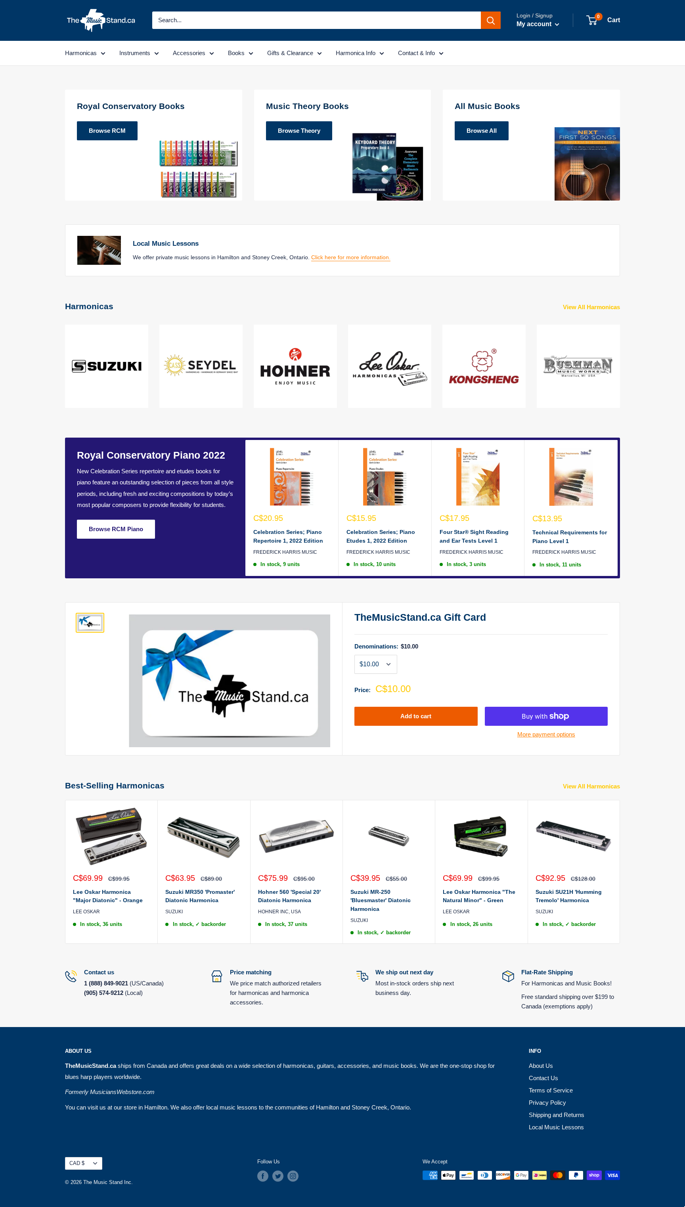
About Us (541, 1065)
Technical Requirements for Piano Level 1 (569, 536)
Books (236, 53)
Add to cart (415, 716)
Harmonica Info (355, 53)
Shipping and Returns (556, 1114)
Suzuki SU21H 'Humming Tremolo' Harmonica (569, 896)
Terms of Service (551, 1090)
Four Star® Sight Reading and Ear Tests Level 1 (474, 536)
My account (535, 24)
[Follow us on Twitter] (277, 1176)
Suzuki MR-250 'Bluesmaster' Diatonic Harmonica (380, 900)
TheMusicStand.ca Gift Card (420, 617)
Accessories (189, 53)
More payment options (546, 734)
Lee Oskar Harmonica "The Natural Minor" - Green (479, 896)
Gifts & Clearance (290, 53)
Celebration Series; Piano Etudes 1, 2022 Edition (380, 536)
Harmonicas (81, 53)
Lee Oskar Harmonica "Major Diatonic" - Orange (108, 896)
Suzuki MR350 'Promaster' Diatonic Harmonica (200, 896)
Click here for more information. (350, 257)
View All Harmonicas (592, 307)
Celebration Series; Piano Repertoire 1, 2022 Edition (288, 536)
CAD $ (76, 1163)
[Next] (620, 361)
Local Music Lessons (556, 1127)
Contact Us (543, 1078)
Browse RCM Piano (116, 529)
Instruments (134, 53)
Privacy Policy (547, 1102)
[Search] (491, 20)
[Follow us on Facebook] (262, 1176)
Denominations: (386, 646)
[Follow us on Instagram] (292, 1176)
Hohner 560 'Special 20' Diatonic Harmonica (289, 896)
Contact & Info (416, 53)
